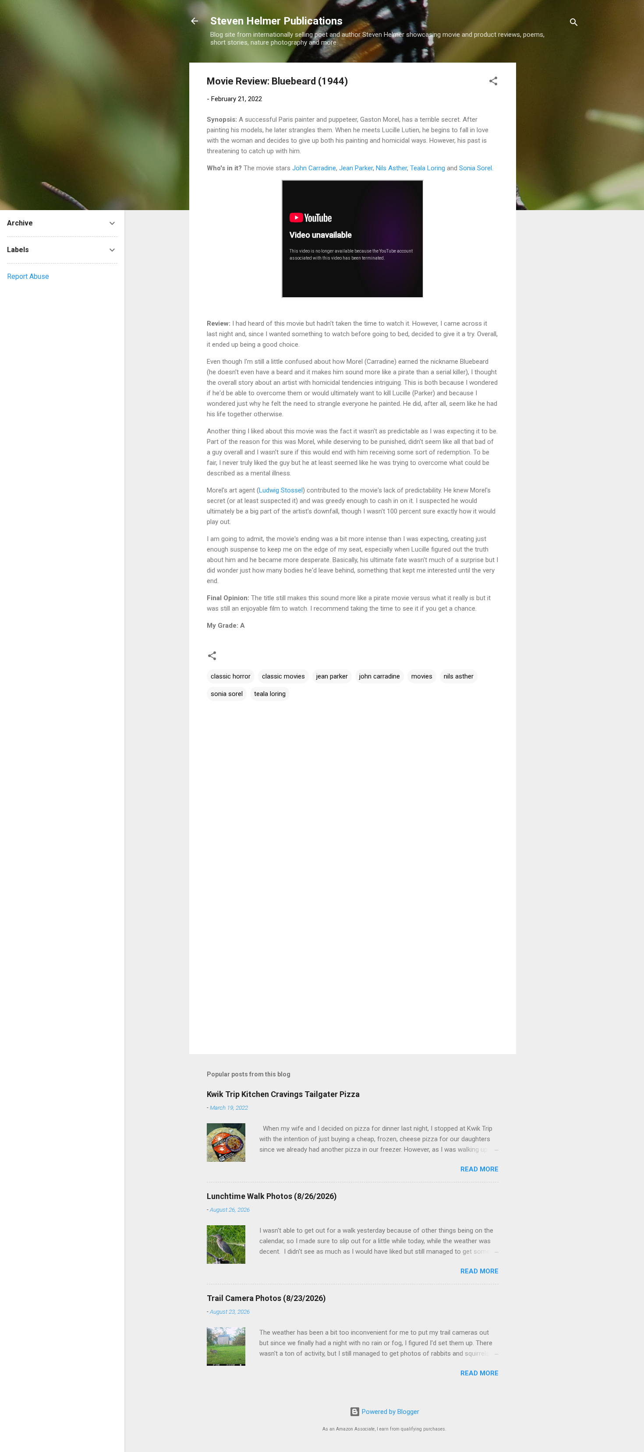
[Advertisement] (551, 194)
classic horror (231, 676)
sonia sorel (227, 694)
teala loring (270, 694)
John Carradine (314, 168)
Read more (479, 1169)
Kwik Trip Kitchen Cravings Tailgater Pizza (283, 1094)
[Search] (574, 24)
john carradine (379, 676)
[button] (493, 82)
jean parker (332, 676)
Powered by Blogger (389, 1412)
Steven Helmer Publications (276, 21)
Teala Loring (427, 168)
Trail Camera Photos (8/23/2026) (266, 1298)
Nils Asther (391, 168)
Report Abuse (28, 276)
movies (421, 676)
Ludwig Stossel (281, 490)
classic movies (283, 676)
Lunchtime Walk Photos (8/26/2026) (272, 1196)
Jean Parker (356, 168)
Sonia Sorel (475, 168)
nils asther (459, 676)
